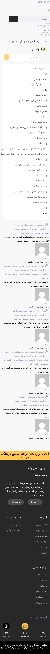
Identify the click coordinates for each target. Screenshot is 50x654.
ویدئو (45, 213)
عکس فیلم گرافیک (38, 84)
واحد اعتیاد (42, 116)
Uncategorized (40, 68)
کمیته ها (46, 27)
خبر (45, 74)
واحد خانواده (41, 159)
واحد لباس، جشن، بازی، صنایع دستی (30, 191)
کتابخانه (46, 30)
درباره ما (46, 32)
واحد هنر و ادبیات (39, 202)
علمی (44, 90)
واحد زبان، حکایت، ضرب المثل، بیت (30, 165)
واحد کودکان (41, 181)
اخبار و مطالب (43, 25)
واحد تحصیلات (40, 138)
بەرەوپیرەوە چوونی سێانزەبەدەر (34, 233)
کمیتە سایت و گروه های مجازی (33, 100)
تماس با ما (45, 34)
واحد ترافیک (41, 143)
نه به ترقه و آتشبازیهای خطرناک (34, 405)
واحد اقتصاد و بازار (38, 122)
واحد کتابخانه (41, 175)
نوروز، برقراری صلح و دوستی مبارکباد (31, 319)
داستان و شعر (40, 79)
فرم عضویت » (38, 617)
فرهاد (46, 258)
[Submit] (13, 19)
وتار (45, 207)
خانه (48, 23)
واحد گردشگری (40, 186)
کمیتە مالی (42, 106)
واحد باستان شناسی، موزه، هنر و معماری (28, 127)
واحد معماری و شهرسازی (35, 197)
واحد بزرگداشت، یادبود (37, 132)
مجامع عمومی (40, 111)
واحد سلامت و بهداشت (36, 170)
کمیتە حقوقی (41, 95)
